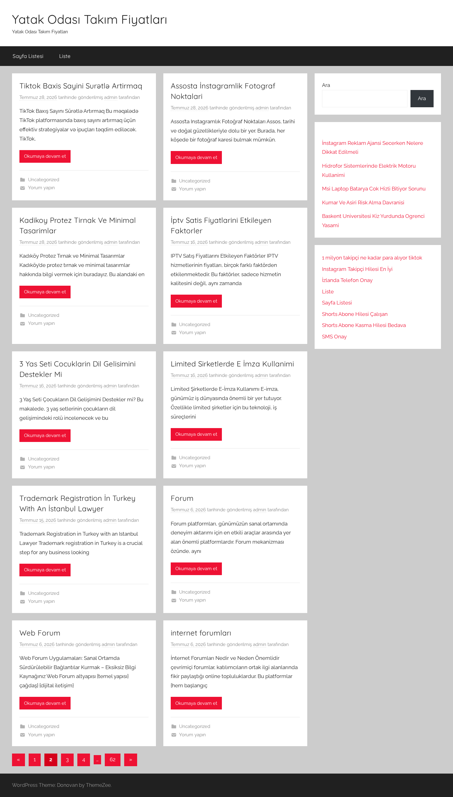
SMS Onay (334, 336)
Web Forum (39, 632)
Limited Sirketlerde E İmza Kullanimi (232, 363)
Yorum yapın (41, 187)
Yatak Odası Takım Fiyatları (89, 19)
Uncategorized (43, 179)
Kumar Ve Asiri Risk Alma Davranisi (363, 202)
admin (110, 97)
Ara (326, 85)
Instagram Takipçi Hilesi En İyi (357, 269)
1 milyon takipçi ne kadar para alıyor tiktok (372, 258)
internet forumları (201, 632)
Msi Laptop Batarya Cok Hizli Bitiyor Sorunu (374, 189)
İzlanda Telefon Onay (347, 280)
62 (113, 759)
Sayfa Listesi (28, 56)
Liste (65, 56)
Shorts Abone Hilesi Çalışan (355, 314)
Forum (182, 498)
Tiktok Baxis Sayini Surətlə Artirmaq (80, 85)
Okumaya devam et (45, 156)
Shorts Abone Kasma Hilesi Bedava (364, 325)
